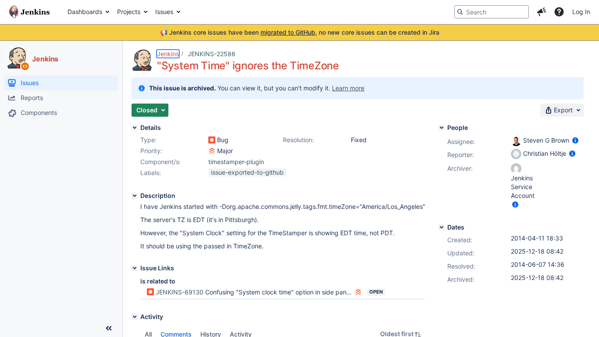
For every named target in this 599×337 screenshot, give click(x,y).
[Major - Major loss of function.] (211, 150)
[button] (542, 12)
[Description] (135, 196)
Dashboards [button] (85, 11)
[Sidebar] (109, 328)
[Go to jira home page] (29, 12)
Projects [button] (128, 11)
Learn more (348, 88)
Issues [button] (164, 11)
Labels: (150, 172)
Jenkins (168, 53)
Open (376, 292)
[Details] (135, 128)
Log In (581, 11)
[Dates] (442, 227)
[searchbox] (491, 12)
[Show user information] (575, 140)
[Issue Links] (135, 268)
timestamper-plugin (236, 161)
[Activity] (135, 317)
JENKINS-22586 (211, 53)
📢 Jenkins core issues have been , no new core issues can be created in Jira (299, 32)
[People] (442, 128)
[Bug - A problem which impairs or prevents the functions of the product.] (211, 139)
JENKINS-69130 (179, 292)
